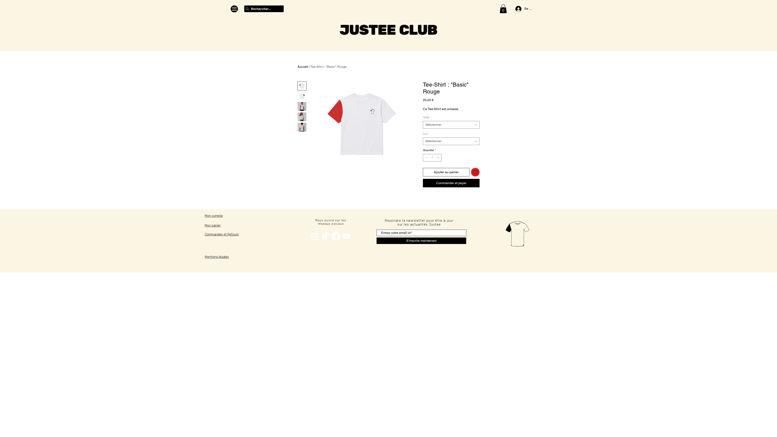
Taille (427, 117)
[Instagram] (315, 236)
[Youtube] (346, 236)
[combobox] (451, 125)
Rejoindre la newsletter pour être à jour (419, 221)
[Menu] (234, 8)
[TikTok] (325, 236)
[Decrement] (426, 157)
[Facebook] (336, 236)
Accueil (302, 67)
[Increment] (438, 157)
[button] (503, 8)
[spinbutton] (432, 157)
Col (426, 133)
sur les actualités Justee (419, 224)
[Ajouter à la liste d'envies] (475, 172)
